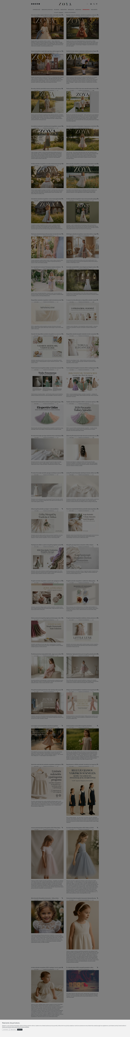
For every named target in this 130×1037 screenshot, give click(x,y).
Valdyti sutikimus (13, 1029)
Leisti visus (20, 1029)
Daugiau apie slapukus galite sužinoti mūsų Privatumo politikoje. (15, 1027)
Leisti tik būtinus (6, 1029)
